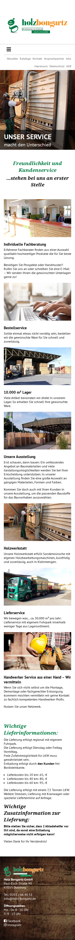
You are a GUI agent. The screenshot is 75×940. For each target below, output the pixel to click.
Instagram (14, 925)
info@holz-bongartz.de (20, 899)
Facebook (14, 921)
